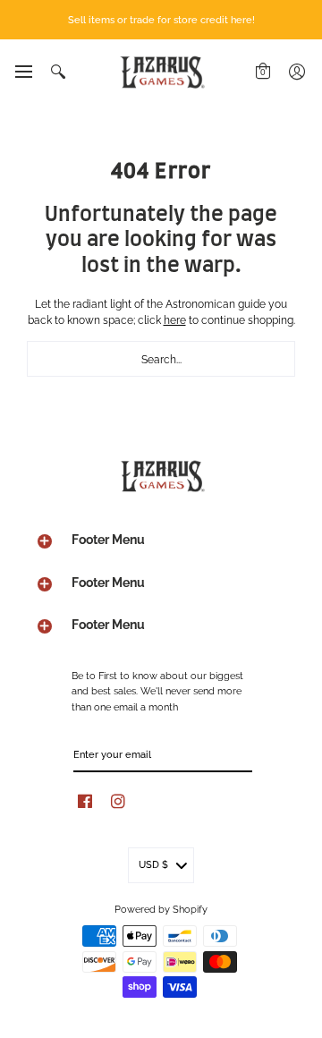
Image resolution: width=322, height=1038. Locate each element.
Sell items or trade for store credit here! (161, 19)
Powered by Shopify (161, 908)
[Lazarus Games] (161, 72)
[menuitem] (22, 71)
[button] (22, 71)
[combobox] (161, 359)
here (175, 319)
